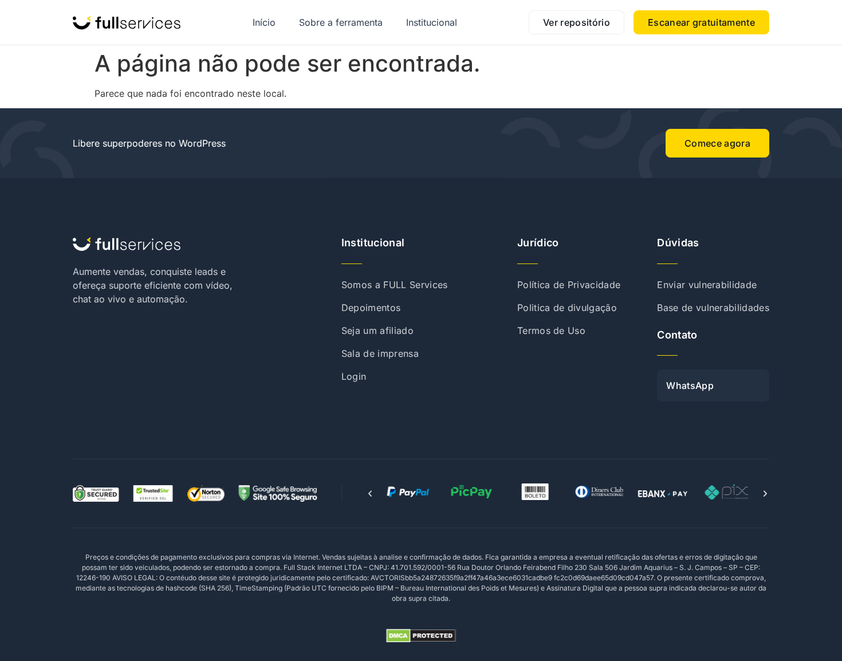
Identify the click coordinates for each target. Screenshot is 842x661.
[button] (370, 494)
